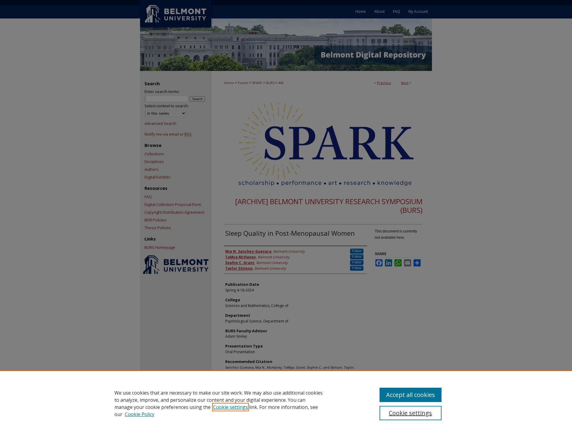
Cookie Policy (139, 414)
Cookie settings (230, 407)
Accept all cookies (410, 395)
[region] (286, 403)
